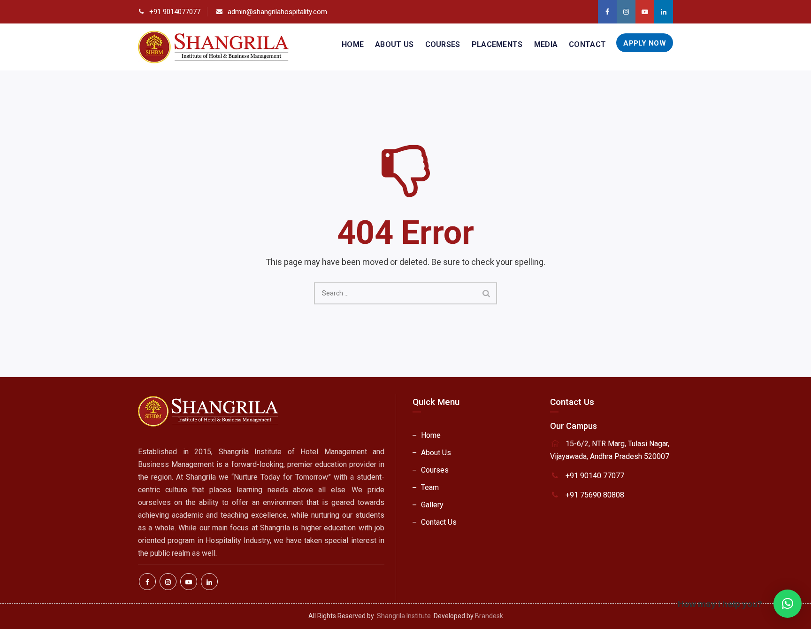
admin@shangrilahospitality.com (277, 12)
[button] (787, 604)
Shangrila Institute (404, 616)
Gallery (432, 504)
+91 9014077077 (174, 12)
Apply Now (644, 43)
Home (353, 44)
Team (430, 487)
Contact (587, 44)
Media (546, 44)
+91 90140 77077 (595, 475)
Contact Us (439, 522)
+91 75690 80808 (595, 494)
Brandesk (489, 616)
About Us (394, 44)
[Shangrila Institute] (213, 46)
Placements (497, 44)
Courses (442, 44)
